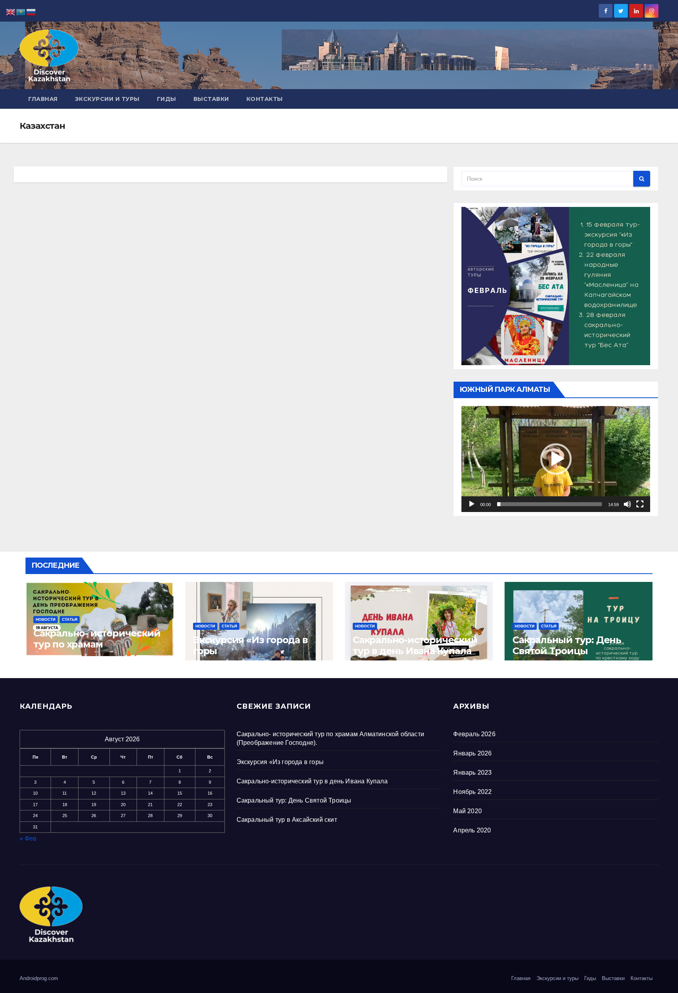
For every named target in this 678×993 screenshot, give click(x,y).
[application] (555, 459)
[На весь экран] (640, 504)
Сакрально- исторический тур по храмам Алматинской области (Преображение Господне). (98, 649)
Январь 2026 (472, 753)
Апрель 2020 (472, 830)
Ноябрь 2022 (472, 791)
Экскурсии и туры (107, 98)
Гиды (166, 98)
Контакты (264, 98)
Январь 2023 (472, 772)
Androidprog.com (39, 978)
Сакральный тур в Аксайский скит (287, 819)
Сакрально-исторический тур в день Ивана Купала (415, 645)
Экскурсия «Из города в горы (250, 645)
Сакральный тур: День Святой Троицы (566, 645)
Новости (45, 619)
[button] (556, 459)
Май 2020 (467, 811)
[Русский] (31, 11)
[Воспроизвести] (472, 504)
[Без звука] (627, 504)
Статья (69, 619)
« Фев (28, 838)
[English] (11, 11)
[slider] (549, 504)
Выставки (211, 98)
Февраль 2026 (474, 734)
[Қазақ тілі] (21, 11)
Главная (43, 98)
